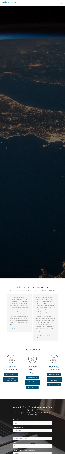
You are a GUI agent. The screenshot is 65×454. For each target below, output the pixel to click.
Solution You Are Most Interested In (24, 450)
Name (15, 420)
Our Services (32, 151)
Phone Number (18, 435)
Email (14, 442)
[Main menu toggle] (61, 3)
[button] (2, 142)
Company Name (18, 427)
